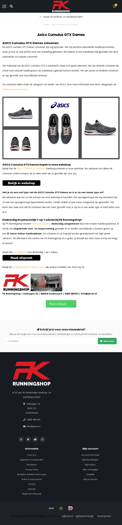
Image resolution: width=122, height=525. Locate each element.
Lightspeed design (84, 516)
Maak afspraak (58, 304)
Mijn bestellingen (90, 459)
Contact (31, 484)
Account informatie (90, 454)
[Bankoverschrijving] (51, 508)
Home (46, 24)
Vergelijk (90, 474)
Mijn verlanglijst (90, 469)
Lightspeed (67, 516)
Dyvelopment (104, 516)
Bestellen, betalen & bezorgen (31, 474)
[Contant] (61, 508)
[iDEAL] (71, 508)
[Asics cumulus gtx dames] (61, 127)
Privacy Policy (31, 469)
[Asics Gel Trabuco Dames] (21, 182)
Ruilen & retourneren (32, 479)
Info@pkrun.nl (33, 426)
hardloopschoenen (41, 223)
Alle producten (90, 479)
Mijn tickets (90, 464)
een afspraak (20, 252)
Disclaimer (32, 464)
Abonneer (108, 341)
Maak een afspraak (31, 493)
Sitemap (32, 488)
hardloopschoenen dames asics (28, 267)
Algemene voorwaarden (31, 459)
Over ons (31, 454)
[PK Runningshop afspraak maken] (21, 257)
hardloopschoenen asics (14, 89)
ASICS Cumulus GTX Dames (20, 164)
